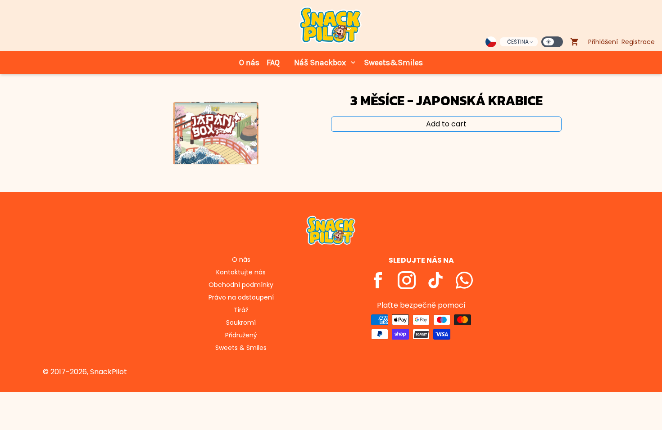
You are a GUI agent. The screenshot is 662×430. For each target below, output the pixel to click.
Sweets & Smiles (241, 347)
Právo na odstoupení (241, 297)
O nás (249, 62)
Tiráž (241, 309)
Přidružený (241, 335)
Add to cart (446, 124)
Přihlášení (603, 41)
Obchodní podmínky (241, 284)
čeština (518, 41)
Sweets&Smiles (393, 62)
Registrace (638, 41)
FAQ (273, 62)
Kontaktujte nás (241, 272)
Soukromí (241, 322)
